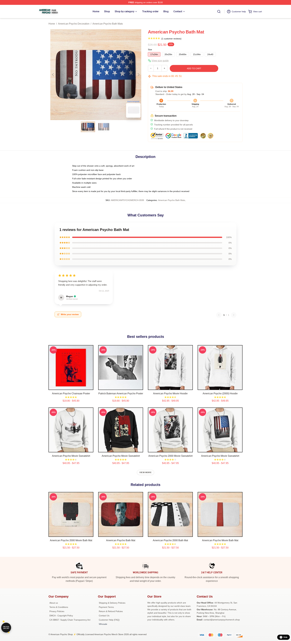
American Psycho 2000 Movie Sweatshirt (170, 456)
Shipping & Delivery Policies (112, 603)
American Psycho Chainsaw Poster (71, 393)
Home (51, 23)
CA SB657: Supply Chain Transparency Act (69, 620)
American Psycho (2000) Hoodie (220, 393)
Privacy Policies (56, 611)
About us (53, 603)
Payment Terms (106, 607)
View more (145, 472)
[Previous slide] (53, 74)
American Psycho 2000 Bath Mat (170, 540)
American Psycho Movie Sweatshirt (71, 456)
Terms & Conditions (58, 607)
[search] (219, 11)
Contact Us (104, 615)
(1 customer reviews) (171, 38)
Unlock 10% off (6, 627)
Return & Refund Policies (111, 611)
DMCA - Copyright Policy (61, 615)
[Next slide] (138, 74)
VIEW (71, 387)
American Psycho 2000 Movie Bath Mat (71, 540)
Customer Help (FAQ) (109, 620)
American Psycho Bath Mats (107, 23)
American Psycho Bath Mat (120, 540)
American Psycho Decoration (73, 23)
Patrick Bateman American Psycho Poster (120, 393)
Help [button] (285, 637)
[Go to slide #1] (88, 126)
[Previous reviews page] (219, 315)
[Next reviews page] (233, 315)
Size (150, 49)
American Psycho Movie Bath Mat (220, 540)
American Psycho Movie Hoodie (170, 393)
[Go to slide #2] (103, 126)
